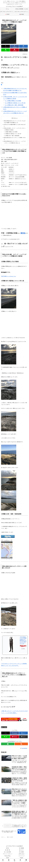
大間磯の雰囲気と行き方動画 (13, 100)
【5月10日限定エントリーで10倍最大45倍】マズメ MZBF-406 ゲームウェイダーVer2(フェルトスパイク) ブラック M (23, 640)
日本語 (7, 857)
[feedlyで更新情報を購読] (7, 744)
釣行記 (7, 848)
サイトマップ (21, 855)
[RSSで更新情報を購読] (21, 744)
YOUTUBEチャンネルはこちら (8, 276)
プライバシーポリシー (7, 853)
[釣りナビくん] (8, 536)
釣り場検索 (5, 727)
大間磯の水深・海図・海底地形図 (14, 105)
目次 (13, 118)
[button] (23, 49)
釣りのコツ (21, 850)
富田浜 (23, 233)
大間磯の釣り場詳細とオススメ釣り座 (15, 103)
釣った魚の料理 (7, 852)
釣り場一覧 (7, 850)
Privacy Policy (7, 855)
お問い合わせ (21, 853)
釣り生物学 (21, 852)
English (21, 857)
